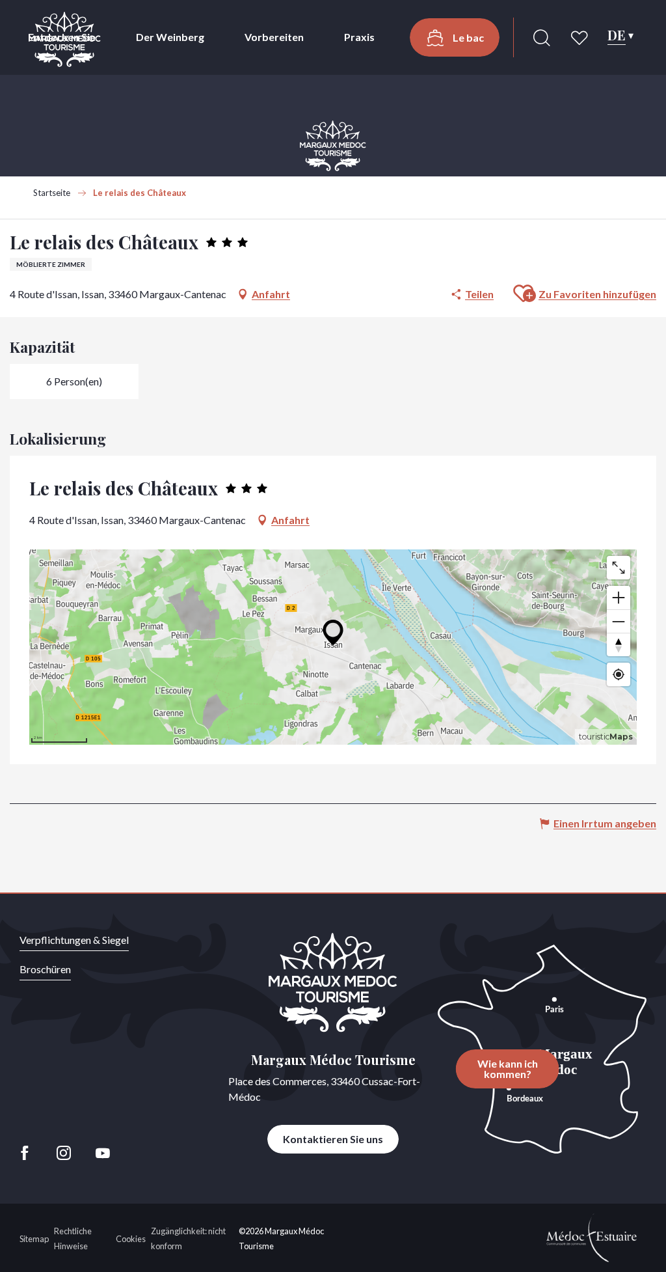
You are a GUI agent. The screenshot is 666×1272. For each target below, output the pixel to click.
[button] (542, 38)
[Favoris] (581, 37)
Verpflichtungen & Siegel (74, 939)
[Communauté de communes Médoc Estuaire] (591, 1236)
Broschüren (45, 969)
